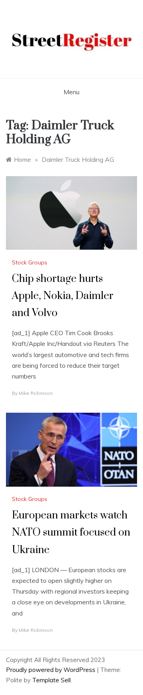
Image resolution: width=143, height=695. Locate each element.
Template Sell (51, 680)
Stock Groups (29, 262)
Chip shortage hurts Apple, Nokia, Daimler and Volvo (63, 296)
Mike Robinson (36, 393)
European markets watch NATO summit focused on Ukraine (71, 532)
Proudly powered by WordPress (51, 670)
